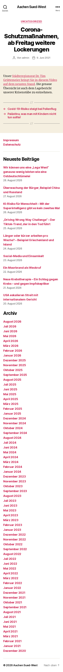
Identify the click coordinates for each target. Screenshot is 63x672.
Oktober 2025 (13, 370)
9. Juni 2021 (43, 57)
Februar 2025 (12, 408)
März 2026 (10, 345)
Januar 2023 (12, 529)
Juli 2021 (9, 617)
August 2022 (12, 554)
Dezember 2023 (14, 476)
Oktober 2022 (12, 544)
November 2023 (14, 481)
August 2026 (12, 321)
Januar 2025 (12, 413)
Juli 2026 (9, 326)
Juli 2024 (9, 442)
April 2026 (10, 341)
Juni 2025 (10, 389)
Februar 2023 (12, 525)
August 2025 (12, 379)
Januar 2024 (12, 471)
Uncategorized (31, 21)
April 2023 (10, 515)
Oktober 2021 (12, 602)
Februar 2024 (12, 466)
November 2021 (14, 597)
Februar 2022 (12, 583)
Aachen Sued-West (31, 7)
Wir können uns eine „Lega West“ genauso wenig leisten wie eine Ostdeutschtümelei (26, 172)
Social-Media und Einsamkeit (23, 256)
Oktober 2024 (13, 428)
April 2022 (10, 573)
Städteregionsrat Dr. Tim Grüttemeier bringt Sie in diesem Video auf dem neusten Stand (30, 80)
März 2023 (10, 520)
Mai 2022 (9, 568)
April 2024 (10, 457)
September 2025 (15, 375)
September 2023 (15, 491)
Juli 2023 (9, 500)
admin (25, 57)
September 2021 (14, 607)
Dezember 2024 (14, 418)
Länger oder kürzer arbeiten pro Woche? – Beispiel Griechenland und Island (28, 240)
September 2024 (15, 433)
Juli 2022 (9, 558)
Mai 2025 (9, 394)
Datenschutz (12, 144)
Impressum (11, 140)
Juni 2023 (10, 505)
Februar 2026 (12, 350)
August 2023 (12, 496)
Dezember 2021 (14, 592)
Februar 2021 (12, 641)
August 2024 (12, 437)
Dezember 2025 (14, 360)
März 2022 (10, 578)
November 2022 (14, 539)
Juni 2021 (10, 621)
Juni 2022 (10, 563)
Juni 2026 (10, 331)
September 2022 (15, 549)
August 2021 (12, 612)
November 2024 (14, 423)
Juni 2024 (10, 447)
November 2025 (14, 365)
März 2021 (10, 636)
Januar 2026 (12, 355)
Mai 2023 (9, 510)
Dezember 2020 (14, 650)
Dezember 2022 (14, 534)
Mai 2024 (9, 452)
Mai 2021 (9, 626)
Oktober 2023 (13, 486)
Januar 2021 (12, 646)
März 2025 (10, 404)
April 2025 (10, 399)
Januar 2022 (12, 588)
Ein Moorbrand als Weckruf (22, 267)
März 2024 (10, 462)
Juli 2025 (9, 384)
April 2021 (10, 631)
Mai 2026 (9, 336)
